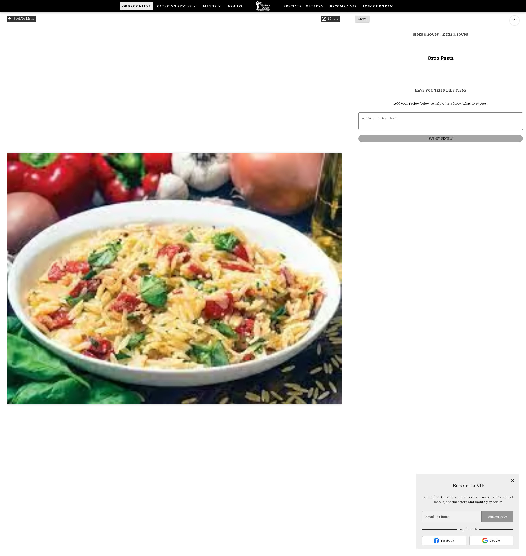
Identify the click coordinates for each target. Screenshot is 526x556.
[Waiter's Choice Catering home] (263, 6)
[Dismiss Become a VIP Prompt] (513, 480)
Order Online (136, 6)
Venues (235, 6)
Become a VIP (343, 6)
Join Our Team (378, 6)
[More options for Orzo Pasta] (514, 20)
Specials (293, 6)
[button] (177, 6)
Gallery (315, 6)
